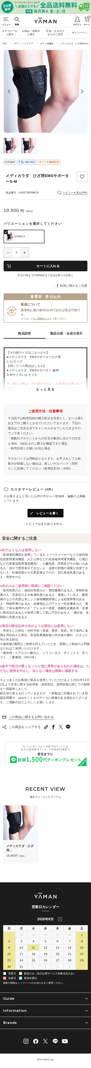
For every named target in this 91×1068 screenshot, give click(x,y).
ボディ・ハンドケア (23, 43)
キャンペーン (79, 32)
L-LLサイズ (14, 361)
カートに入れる (48, 266)
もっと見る (45, 389)
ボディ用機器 (46, 43)
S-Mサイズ (14, 374)
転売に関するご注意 (73, 285)
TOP (4, 43)
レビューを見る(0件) (75, 192)
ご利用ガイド (42, 318)
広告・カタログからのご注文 (55, 32)
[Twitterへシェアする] (60, 727)
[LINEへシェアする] (68, 726)
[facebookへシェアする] (53, 726)
